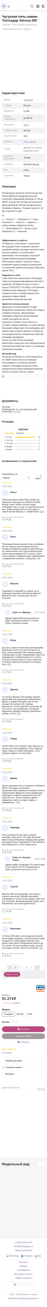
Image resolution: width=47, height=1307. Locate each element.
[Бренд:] (40, 988)
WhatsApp (14, 1256)
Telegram (28, 1256)
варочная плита (31, 151)
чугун (26, 125)
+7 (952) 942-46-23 (23, 1242)
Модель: (6, 1009)
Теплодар (28, 100)
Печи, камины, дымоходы (24, 25)
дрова (33, 142)
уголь (26, 142)
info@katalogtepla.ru (23, 1246)
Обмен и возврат (23, 1278)
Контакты (23, 1262)
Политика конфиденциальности (23, 1298)
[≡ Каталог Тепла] (9, 6)
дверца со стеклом (33, 148)
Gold (29, 1014)
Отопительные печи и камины (16, 29)
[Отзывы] (23, 1286)
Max (39, 1256)
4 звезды (9, 440)
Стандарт (8, 1014)
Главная (6, 25)
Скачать (16, 412)
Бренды (23, 1266)
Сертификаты (23, 1270)
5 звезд (8, 437)
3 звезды (9, 443)
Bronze (20, 1014)
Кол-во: (6, 1022)
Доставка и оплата (23, 1274)
